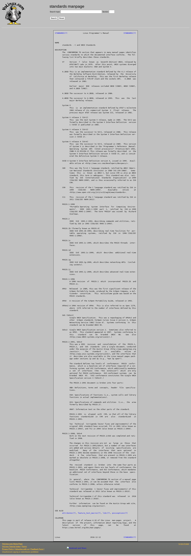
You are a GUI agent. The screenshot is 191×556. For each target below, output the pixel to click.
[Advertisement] (167, 11)
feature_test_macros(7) (89, 513)
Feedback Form (37, 549)
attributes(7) (69, 513)
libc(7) (106, 513)
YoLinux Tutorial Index (11, 547)
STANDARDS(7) (61, 33)
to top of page (184, 544)
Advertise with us (22, 549)
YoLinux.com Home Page (12, 544)
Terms (24, 547)
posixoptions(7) (120, 513)
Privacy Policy (8, 549)
